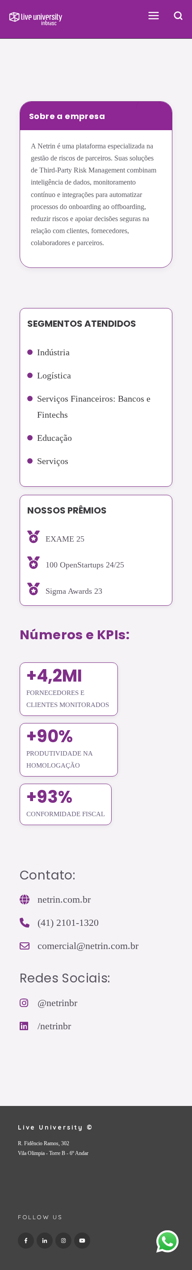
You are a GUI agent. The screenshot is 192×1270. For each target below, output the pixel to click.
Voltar (30, 75)
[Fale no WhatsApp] (167, 1243)
